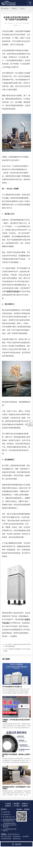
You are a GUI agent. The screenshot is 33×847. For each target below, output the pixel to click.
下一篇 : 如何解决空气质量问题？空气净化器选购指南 (16, 650)
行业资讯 (22, 8)
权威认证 (25, 803)
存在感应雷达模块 (6, 838)
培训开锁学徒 (17, 836)
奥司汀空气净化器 (6, 836)
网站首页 (6, 8)
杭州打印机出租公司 (13, 834)
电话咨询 (18, 844)
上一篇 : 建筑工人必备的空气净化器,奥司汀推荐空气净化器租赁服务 (17, 645)
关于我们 (16, 806)
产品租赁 (8, 803)
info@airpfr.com (7, 814)
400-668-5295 (6, 812)
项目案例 (16, 803)
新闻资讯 (14, 8)
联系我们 (25, 806)
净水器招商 (25, 836)
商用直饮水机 (17, 838)
